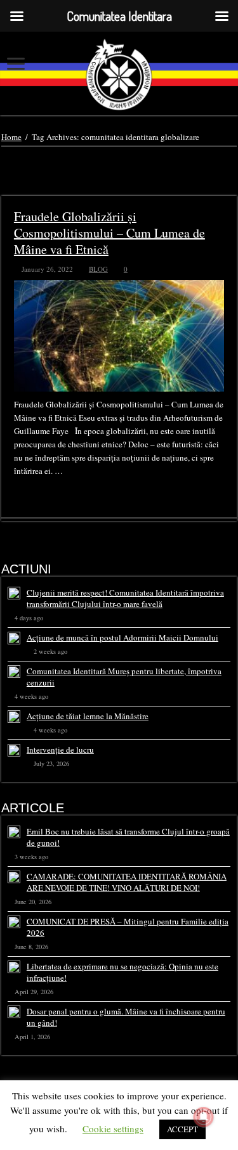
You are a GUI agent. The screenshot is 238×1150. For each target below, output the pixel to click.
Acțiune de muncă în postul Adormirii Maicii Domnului (122, 637)
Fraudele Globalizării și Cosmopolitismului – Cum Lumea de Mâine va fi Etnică (109, 233)
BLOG (98, 269)
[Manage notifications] (204, 1117)
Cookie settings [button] (113, 1128)
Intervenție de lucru (60, 749)
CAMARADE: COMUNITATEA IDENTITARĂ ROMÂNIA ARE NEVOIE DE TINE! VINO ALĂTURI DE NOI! (127, 882)
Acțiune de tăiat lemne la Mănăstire (88, 716)
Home (11, 137)
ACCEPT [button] (182, 1129)
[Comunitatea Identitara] (119, 74)
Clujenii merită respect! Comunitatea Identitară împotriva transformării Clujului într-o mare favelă (125, 598)
